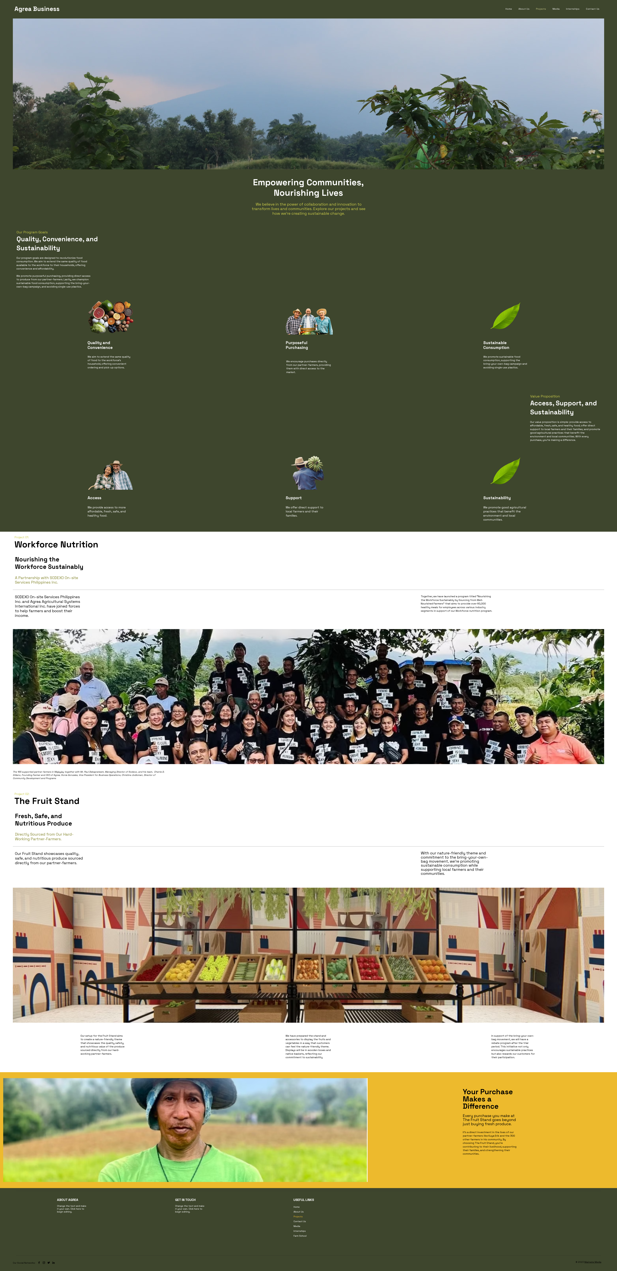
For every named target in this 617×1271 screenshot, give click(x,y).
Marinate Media (592, 1262)
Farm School (300, 1235)
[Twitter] (48, 1262)
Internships (300, 1231)
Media (297, 1226)
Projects (298, 1216)
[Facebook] (39, 1262)
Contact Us (300, 1221)
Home (297, 1206)
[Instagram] (43, 1262)
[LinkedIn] (53, 1262)
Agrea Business (37, 9)
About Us (299, 1211)
